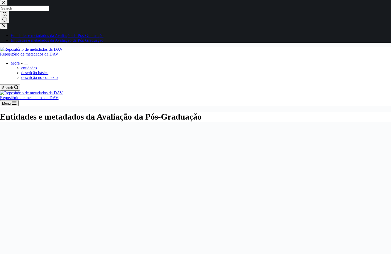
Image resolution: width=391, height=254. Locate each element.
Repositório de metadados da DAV (29, 54)
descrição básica (34, 72)
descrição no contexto (39, 77)
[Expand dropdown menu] (26, 64)
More (16, 63)
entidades (29, 68)
